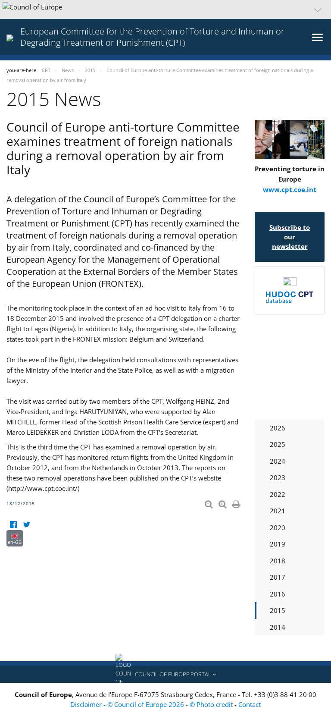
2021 (277, 510)
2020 (277, 527)
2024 (277, 461)
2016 (277, 594)
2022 (277, 494)
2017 (277, 577)
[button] (165, 9)
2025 (277, 444)
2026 (277, 428)
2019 (277, 544)
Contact (249, 704)
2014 (277, 627)
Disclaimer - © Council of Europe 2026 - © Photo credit (152, 704)
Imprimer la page (237, 502)
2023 (277, 477)
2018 (277, 560)
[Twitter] (26, 524)
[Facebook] (13, 524)
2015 (277, 610)
